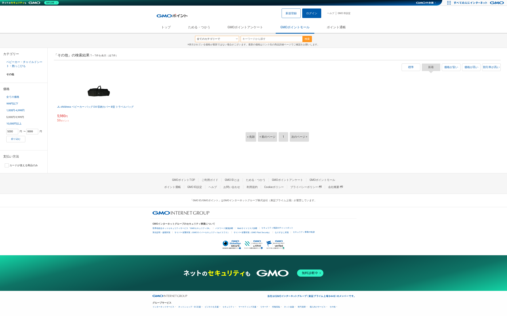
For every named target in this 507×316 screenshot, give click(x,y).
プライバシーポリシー (304, 187)
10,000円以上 (14, 123)
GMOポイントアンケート (245, 27)
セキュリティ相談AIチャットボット (277, 228)
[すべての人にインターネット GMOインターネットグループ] (479, 3)
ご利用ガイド (210, 179)
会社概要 (333, 187)
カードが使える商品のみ (24, 165)
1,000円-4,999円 (15, 110)
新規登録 (291, 13)
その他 (332, 307)
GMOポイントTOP (183, 179)
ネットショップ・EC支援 (189, 307)
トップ (166, 27)
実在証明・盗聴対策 (161, 232)
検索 (307, 38)
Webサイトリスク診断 (247, 228)
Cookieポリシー (274, 187)
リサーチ (264, 307)
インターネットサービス (163, 307)
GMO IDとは (232, 179)
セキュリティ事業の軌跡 (304, 232)
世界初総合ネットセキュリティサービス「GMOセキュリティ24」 (181, 228)
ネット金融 (289, 307)
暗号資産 (302, 307)
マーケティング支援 (247, 307)
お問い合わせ (231, 187)
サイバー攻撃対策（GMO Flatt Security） (252, 232)
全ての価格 (12, 96)
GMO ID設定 (344, 13)
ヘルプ (330, 13)
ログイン (311, 13)
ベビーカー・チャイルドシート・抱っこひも (24, 63)
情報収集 (276, 307)
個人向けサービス (318, 307)
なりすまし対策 (282, 232)
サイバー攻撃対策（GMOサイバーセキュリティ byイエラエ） (202, 232)
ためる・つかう (199, 27)
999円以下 (12, 103)
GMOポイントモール (295, 27)
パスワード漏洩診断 (224, 228)
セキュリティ (228, 307)
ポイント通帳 (336, 27)
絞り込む (16, 139)
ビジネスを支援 (212, 307)
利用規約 (252, 187)
